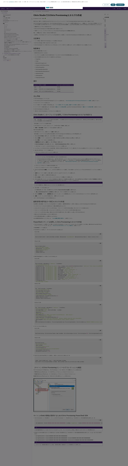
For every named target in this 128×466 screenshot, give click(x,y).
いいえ (51, 7)
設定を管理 (106, 4)
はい (47, 7)
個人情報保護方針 (11, 1)
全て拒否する (120, 4)
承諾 (113, 4)
